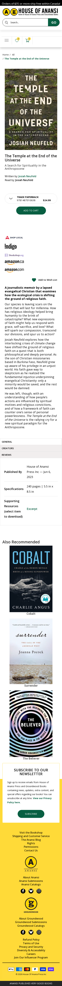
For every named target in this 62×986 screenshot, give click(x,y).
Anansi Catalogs (31, 884)
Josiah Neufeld (27, 176)
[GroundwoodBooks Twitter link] (31, 932)
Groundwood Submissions (31, 922)
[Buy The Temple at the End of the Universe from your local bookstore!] (14, 237)
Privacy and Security (31, 947)
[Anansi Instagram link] (39, 891)
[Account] (37, 40)
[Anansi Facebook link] (23, 891)
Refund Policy (31, 939)
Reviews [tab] (6, 454)
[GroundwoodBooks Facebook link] (23, 932)
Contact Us (31, 850)
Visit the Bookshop (31, 832)
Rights (31, 843)
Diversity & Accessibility (31, 950)
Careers (31, 954)
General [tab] (7, 441)
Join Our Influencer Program (31, 957)
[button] (31, 199)
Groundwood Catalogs (31, 925)
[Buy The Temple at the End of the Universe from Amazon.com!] (14, 270)
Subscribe (31, 813)
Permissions (31, 847)
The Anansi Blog (31, 839)
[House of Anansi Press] (31, 11)
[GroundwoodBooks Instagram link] (39, 932)
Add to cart (31, 210)
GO (53, 22)
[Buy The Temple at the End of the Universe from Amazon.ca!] (14, 262)
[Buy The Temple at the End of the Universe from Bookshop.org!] (14, 255)
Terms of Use (31, 943)
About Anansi (31, 877)
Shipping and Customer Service (31, 836)
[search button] (6, 22)
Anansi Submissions (31, 881)
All (13, 54)
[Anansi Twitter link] (31, 891)
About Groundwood (31, 918)
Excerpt (32, 509)
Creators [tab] (8, 448)
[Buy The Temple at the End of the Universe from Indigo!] (11, 247)
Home (5, 54)
